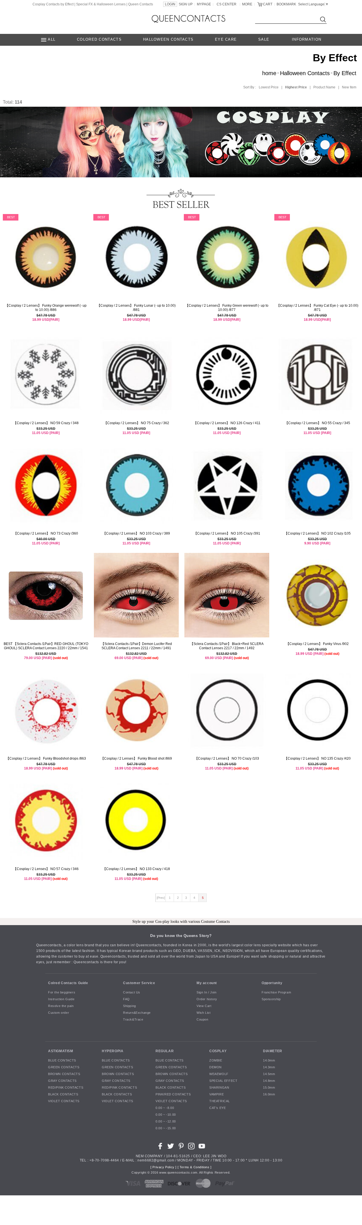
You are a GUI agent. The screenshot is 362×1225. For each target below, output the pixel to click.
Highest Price (296, 87)
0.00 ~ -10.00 (166, 1115)
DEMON (215, 1067)
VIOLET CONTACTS (63, 1101)
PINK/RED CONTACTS (173, 1094)
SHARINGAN (219, 1087)
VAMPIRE (216, 1094)
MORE (247, 4)
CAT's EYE (217, 1108)
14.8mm (269, 1081)
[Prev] (161, 897)
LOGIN (170, 4)
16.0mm (269, 1094)
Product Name (324, 87)
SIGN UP (186, 4)
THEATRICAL (219, 1101)
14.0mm (269, 1060)
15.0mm (269, 1087)
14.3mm (269, 1067)
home (269, 73)
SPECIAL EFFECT (223, 1081)
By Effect (344, 73)
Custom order (58, 1013)
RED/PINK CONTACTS (65, 1087)
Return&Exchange (137, 1013)
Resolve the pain (61, 1006)
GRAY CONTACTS (62, 1081)
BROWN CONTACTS (64, 1074)
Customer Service (139, 983)
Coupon (202, 1019)
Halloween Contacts (305, 73)
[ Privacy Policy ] (163, 1167)
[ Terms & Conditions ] (195, 1167)
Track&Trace (133, 1019)
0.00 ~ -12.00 (166, 1121)
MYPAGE (204, 4)
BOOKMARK (286, 4)
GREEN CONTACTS (63, 1067)
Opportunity (272, 983)
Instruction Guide (61, 999)
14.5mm (269, 1074)
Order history (207, 999)
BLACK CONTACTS (63, 1094)
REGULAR (165, 1051)
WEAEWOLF (219, 1074)
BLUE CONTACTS (62, 1060)
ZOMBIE (215, 1060)
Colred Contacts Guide (68, 983)
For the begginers (61, 992)
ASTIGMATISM (60, 1051)
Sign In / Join (206, 992)
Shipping (129, 1006)
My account (207, 983)
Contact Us (131, 992)
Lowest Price (269, 87)
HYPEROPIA (112, 1051)
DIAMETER (272, 1051)
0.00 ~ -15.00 (166, 1128)
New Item (349, 87)
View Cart (204, 1006)
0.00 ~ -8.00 (165, 1108)
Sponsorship (271, 999)
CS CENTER (226, 4)
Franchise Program (276, 992)
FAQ (126, 999)
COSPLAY (218, 1051)
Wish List (203, 1013)
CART (267, 4)
